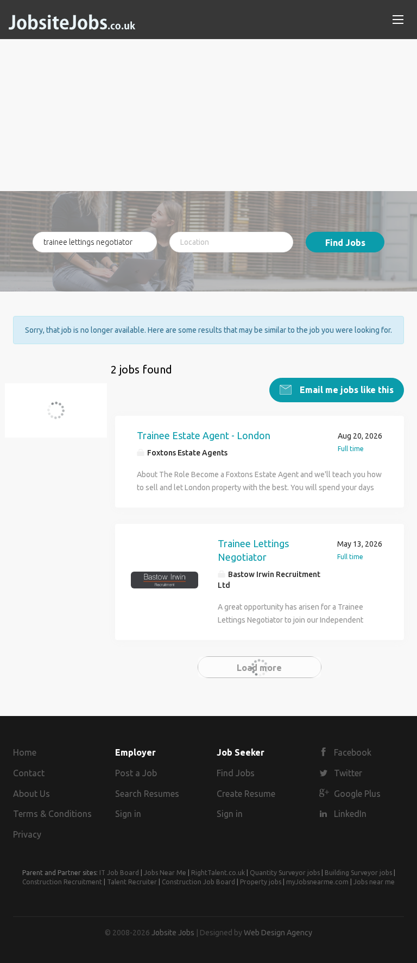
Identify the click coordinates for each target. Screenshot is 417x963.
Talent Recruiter (132, 881)
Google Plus (357, 794)
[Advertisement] (208, 115)
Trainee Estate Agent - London (203, 435)
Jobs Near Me (165, 872)
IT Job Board (119, 872)
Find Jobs (345, 243)
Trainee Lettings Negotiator (253, 550)
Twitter (348, 773)
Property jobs (260, 881)
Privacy (27, 834)
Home (24, 752)
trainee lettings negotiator (62, 416)
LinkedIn (350, 814)
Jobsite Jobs (172, 932)
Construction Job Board (198, 881)
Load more (259, 668)
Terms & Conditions (52, 814)
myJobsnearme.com (317, 881)
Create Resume (246, 794)
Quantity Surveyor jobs (285, 872)
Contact (29, 773)
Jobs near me (374, 881)
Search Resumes (147, 794)
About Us (31, 794)
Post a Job (136, 773)
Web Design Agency (278, 932)
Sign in (128, 814)
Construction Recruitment (62, 881)
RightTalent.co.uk (218, 872)
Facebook (352, 752)
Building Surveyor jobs (358, 872)
